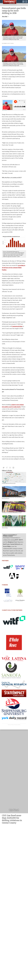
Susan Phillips (7, 546)
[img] (14, 477)
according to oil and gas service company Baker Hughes (13, 268)
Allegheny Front (12, 542)
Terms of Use (11, 724)
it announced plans (17, 326)
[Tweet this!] (3, 468)
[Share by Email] (10, 468)
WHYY (21, 540)
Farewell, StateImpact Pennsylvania (8, 483)
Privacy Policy (17, 724)
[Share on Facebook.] (6, 468)
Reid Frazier (6, 544)
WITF (16, 540)
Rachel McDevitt (15, 544)
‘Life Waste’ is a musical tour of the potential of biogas (12, 512)
